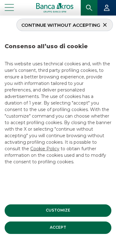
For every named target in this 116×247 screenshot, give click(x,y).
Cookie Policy (44, 148)
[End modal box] (2, 16)
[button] (58, 210)
